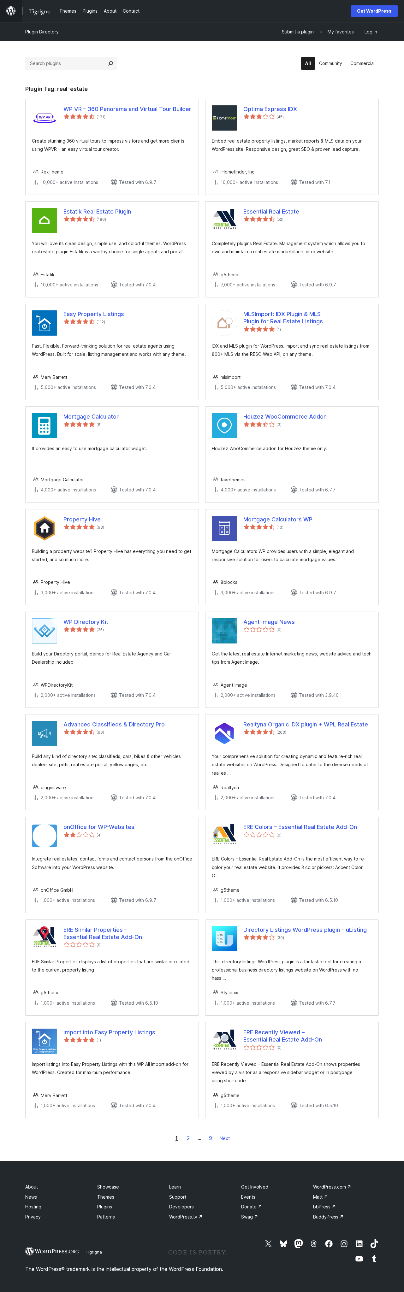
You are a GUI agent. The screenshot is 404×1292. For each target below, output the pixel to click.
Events (248, 1197)
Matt (320, 1197)
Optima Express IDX (270, 109)
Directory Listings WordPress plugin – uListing (305, 929)
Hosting (33, 1206)
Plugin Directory (42, 31)
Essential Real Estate (271, 211)
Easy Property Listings (93, 314)
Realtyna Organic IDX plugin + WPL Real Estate (305, 724)
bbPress (324, 1206)
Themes (105, 1197)
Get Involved (254, 1186)
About (31, 1186)
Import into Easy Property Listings (109, 1032)
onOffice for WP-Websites (98, 827)
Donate (251, 1206)
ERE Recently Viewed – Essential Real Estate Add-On (282, 1036)
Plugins (104, 1206)
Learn (175, 1186)
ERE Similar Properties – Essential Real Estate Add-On (102, 933)
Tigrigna (94, 1251)
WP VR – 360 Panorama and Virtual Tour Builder (127, 109)
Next (225, 1138)
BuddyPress (328, 1216)
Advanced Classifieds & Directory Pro (114, 724)
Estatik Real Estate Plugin (97, 211)
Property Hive (82, 519)
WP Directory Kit (85, 622)
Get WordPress (374, 11)
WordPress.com (332, 1186)
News (31, 1197)
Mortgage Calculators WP (277, 519)
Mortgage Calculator (91, 416)
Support (177, 1197)
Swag (249, 1216)
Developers (181, 1206)
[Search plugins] (110, 63)
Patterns (106, 1216)
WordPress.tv (186, 1216)
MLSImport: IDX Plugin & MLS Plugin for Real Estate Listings (283, 318)
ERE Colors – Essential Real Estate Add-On (300, 827)
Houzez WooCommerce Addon (285, 416)
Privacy (33, 1216)
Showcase (108, 1186)
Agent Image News (269, 622)
